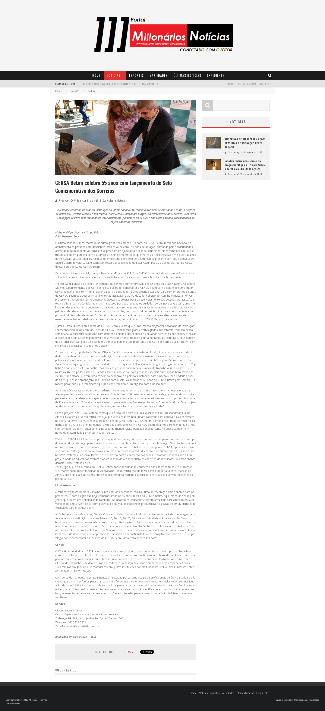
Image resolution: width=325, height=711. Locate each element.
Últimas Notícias (187, 75)
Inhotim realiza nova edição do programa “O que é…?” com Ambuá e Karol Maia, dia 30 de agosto (135, 84)
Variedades (159, 75)
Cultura (111, 200)
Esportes (136, 75)
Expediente (215, 75)
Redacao (63, 200)
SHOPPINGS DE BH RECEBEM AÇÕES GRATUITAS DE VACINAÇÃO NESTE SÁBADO (245, 143)
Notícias (113, 75)
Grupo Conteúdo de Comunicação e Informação (297, 700)
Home (96, 75)
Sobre (231, 83)
